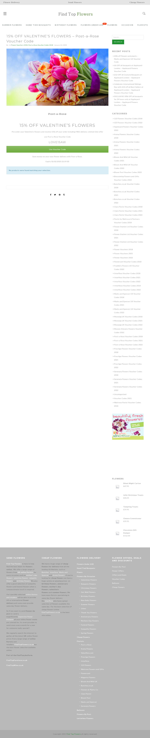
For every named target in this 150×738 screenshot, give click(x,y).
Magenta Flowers (88, 677)
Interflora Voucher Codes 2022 (127, 282)
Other (83, 608)
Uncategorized (120, 394)
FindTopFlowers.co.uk (24, 644)
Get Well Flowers (88, 592)
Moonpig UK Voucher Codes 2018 (128, 317)
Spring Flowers (87, 633)
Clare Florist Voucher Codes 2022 (128, 215)
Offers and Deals (119, 575)
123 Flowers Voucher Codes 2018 (128, 119)
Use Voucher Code (57, 149)
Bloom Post (86, 698)
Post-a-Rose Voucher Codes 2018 (40, 45)
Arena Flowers (59, 575)
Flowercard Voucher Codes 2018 (127, 262)
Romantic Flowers (88, 584)
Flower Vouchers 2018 (19, 45)
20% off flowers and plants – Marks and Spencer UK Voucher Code (127, 59)
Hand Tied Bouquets (38, 25)
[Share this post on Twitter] (55, 192)
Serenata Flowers (88, 706)
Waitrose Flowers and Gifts (92, 669)
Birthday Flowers (66, 25)
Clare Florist (86, 694)
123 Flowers (86, 665)
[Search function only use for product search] (144, 13)
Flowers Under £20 (92, 25)
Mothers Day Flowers (90, 621)
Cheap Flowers (83, 637)
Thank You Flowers (89, 613)
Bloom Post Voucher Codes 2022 (128, 172)
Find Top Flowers (14, 564)
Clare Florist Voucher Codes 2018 (128, 207)
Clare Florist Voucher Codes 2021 (128, 211)
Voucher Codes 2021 (123, 398)
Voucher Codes (118, 579)
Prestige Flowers (88, 657)
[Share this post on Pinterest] (60, 192)
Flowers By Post (84, 714)
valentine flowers (21, 578)
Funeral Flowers (87, 625)
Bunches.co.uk (87, 686)
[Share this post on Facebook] (50, 192)
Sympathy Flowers (88, 629)
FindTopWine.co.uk (14, 665)
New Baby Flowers (88, 600)
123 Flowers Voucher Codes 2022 (128, 123)
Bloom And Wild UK (89, 681)
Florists (142, 25)
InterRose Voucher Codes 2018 (127, 286)
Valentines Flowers (89, 580)
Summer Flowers (12, 25)
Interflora (54, 572)
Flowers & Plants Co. (89, 690)
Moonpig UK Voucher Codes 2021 (128, 321)
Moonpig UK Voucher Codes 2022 (128, 325)
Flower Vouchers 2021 (123, 253)
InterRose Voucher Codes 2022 (127, 290)
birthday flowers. (24, 581)
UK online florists (25, 572)
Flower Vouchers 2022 (123, 258)
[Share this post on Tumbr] (64, 192)
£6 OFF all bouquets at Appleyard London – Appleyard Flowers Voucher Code (128, 68)
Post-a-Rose (86, 645)
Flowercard (85, 673)
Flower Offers (118, 571)
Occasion (127, 25)
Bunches (45, 572)
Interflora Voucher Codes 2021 (127, 277)
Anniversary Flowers (89, 617)
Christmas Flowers (89, 588)
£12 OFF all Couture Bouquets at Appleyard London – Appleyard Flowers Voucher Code (128, 78)
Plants (80, 572)
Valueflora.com (87, 653)
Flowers (112, 25)
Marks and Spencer (89, 702)
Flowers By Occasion (86, 576)
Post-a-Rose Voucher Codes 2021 (128, 341)
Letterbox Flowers (85, 718)
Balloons (81, 710)
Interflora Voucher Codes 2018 (127, 273)
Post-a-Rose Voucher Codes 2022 (128, 345)
